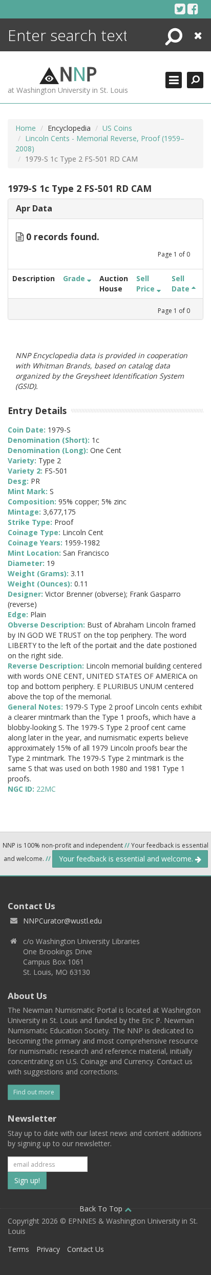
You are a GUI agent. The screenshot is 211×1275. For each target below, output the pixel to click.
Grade (75, 278)
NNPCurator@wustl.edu (62, 921)
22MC (46, 789)
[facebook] (192, 9)
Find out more (33, 1092)
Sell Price (146, 283)
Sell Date (182, 283)
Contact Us (85, 1249)
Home (25, 128)
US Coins (117, 128)
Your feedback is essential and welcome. (127, 859)
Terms (18, 1249)
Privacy (48, 1249)
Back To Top (101, 1208)
